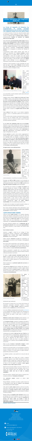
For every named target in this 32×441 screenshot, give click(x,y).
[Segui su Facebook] (13, 439)
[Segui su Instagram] (17, 439)
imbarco (27, 92)
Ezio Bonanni (26, 310)
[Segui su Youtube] (19, 439)
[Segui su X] (14, 439)
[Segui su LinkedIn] (16, 439)
